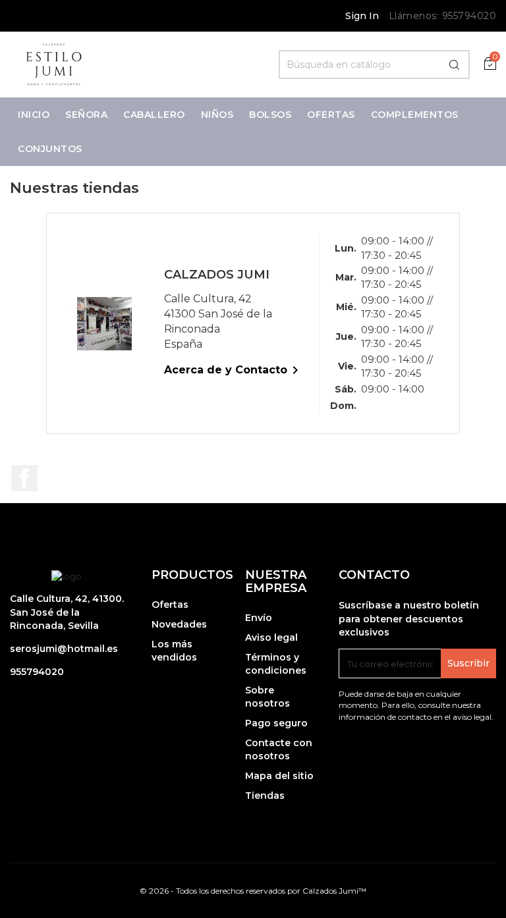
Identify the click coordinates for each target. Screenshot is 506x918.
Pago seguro (276, 723)
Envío (258, 618)
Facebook (24, 478)
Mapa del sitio (279, 776)
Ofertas (170, 604)
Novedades (179, 624)
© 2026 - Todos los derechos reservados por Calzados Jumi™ (253, 891)
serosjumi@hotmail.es (64, 649)
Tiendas (265, 795)
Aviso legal (271, 637)
